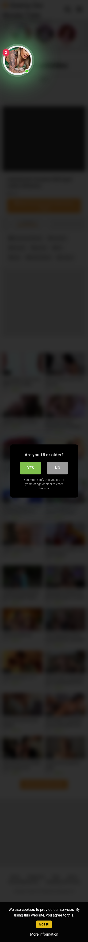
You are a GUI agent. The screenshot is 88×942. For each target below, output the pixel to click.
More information (44, 934)
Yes (30, 468)
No (57, 468)
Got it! (44, 924)
